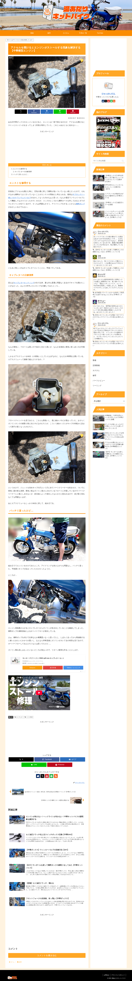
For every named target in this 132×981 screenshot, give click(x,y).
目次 (44, 165)
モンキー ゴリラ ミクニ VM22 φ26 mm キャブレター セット (43, 658)
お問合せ (106, 975)
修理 (11, 717)
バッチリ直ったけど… (21, 174)
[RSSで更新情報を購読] (56, 776)
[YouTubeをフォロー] (47, 776)
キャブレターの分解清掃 (23, 171)
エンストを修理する (20, 169)
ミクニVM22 (29, 717)
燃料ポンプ (80, 204)
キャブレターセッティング (23, 283)
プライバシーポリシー (118, 975)
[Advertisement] (47, 146)
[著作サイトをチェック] (38, 776)
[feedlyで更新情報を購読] (51, 776)
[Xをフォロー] (42, 776)
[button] (122, 161)
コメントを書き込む (47, 955)
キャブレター (19, 717)
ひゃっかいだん (108, 94)
